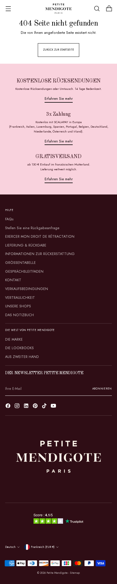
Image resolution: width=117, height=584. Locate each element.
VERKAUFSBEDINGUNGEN (26, 288)
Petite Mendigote (57, 573)
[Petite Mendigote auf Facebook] (8, 406)
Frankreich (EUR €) (43, 547)
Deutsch (10, 547)
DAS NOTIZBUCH (19, 315)
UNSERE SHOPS (18, 306)
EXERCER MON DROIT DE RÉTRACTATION (39, 236)
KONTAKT (13, 280)
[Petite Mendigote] (58, 8)
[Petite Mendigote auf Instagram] (17, 406)
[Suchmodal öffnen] (97, 9)
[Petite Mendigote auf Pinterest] (35, 406)
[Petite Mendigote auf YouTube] (54, 406)
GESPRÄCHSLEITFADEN (24, 271)
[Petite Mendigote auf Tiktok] (44, 406)
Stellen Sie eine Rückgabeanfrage (32, 228)
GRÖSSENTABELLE (20, 262)
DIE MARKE (14, 339)
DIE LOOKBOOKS (19, 348)
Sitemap (75, 573)
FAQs (9, 219)
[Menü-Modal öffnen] (8, 9)
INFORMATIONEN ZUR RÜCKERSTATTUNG (40, 253)
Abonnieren (102, 389)
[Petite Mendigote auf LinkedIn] (26, 406)
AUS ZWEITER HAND (22, 356)
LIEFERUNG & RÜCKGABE (25, 245)
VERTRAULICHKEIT (20, 297)
